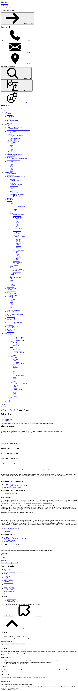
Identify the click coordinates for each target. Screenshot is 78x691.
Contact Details (10, 116)
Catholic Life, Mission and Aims (14, 127)
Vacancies (9, 121)
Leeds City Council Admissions (11, 528)
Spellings (15, 344)
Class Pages (9, 334)
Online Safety (13, 191)
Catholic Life (7, 124)
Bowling (18, 240)
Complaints (12, 187)
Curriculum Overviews (18, 352)
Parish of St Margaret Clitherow (14, 154)
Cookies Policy (13, 293)
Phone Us (29, 40)
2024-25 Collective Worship (13, 160)
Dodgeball (18, 243)
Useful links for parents (18, 214)
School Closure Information (13, 310)
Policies (8, 177)
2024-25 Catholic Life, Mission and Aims (17, 158)
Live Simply (13, 136)
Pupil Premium (10, 287)
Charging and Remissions (16, 184)
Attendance (9, 321)
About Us (6, 112)
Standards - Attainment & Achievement (16, 176)
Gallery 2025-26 (17, 273)
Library (11, 282)
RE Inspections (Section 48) (13, 128)
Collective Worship (11, 131)
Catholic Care (10, 151)
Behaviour (12, 183)
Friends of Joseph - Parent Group (15, 314)
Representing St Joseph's (19, 236)
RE (10, 202)
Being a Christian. (20, 375)
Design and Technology (15, 277)
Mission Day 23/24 (17, 389)
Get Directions (30, 64)
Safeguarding (10, 198)
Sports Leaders (16, 233)
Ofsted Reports (10, 175)
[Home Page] (4, 5)
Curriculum (9, 201)
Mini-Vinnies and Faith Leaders (20, 383)
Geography (12, 267)
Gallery (14, 210)
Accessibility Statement (12, 601)
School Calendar (11, 317)
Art (10, 276)
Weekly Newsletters (11, 323)
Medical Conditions (14, 190)
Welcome (9, 113)
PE (10, 229)
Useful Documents (17, 351)
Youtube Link (7, 531)
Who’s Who (9, 115)
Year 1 (11, 143)
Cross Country (19, 242)
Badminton (18, 239)
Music (11, 280)
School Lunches (10, 325)
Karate (17, 255)
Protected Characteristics (13, 297)
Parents (5, 313)
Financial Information (12, 311)
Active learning (16, 261)
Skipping (15, 386)
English (11, 203)
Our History (9, 119)
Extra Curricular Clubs (18, 250)
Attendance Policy (14, 181)
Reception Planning (20, 338)
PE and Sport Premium (12, 288)
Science (11, 213)
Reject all (3, 644)
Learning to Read (20, 340)
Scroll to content (4, 4)
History (11, 266)
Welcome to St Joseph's (12, 126)
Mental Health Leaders (15, 138)
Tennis (17, 248)
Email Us (29, 52)
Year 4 (11, 147)
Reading (15, 205)
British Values (10, 296)
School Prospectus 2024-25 (10, 548)
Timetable (15, 348)
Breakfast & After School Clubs (14, 322)
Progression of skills (17, 228)
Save (14, 689)
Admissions (12, 179)
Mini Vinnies (13, 139)
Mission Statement (11, 173)
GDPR (8, 292)
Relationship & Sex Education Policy (19, 192)
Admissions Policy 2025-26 (10, 493)
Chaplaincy (9, 134)
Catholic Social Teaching (13, 141)
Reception (12, 142)
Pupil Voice (15, 232)
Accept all (9, 644)
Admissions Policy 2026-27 (10, 484)
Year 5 (11, 149)
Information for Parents (18, 337)
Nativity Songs (16, 345)
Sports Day (15, 265)
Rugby (17, 259)
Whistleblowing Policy (15, 197)
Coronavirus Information (13, 308)
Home (5, 111)
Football (18, 244)
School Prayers (10, 132)
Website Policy (10, 600)
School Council (16, 385)
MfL (11, 281)
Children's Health (11, 328)
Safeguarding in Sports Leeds (17, 194)
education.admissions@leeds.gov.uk (9, 563)
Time (17, 370)
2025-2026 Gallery (17, 217)
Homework (15, 367)
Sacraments (9, 157)
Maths (11, 212)
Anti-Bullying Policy (15, 180)
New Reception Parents (12, 326)
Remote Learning (11, 332)
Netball (17, 247)
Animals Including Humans (22, 379)
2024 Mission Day (11, 161)
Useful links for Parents (18, 270)
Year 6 (11, 150)
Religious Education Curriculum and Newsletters (18, 130)
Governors (9, 117)
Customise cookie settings (19, 644)
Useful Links (10, 330)
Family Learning (11, 329)
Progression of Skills (18, 269)
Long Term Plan (17, 216)
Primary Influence (17, 231)
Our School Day (11, 319)
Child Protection (14, 186)
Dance (17, 252)
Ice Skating (18, 246)
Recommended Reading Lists (23, 206)
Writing (14, 207)
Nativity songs (16, 349)
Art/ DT (15, 358)
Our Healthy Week (17, 262)
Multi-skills (18, 257)
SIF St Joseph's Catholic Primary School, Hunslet (15, 495)
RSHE (8, 153)
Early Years (12, 285)
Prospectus (9, 123)
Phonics (15, 209)
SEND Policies (13, 195)
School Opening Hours (12, 120)
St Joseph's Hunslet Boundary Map (12, 487)
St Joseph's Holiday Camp (19, 263)
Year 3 (11, 146)
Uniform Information (12, 318)
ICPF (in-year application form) (11, 540)
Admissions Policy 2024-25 (10, 537)
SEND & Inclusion (11, 291)
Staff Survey (16, 235)
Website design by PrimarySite (22, 616)
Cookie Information (11, 599)
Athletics (18, 237)
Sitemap (6, 593)
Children (6, 333)
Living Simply (13, 284)
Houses (8, 400)
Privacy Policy (13, 295)
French (14, 381)
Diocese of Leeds (11, 156)
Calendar (9, 315)
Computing (12, 274)
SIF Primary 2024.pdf (9, 541)
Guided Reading (20, 363)
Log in (5, 404)
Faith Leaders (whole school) (17, 135)
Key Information (8, 172)
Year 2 (11, 145)
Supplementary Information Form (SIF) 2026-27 (15, 486)
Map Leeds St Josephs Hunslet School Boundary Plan (17, 539)
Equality (12, 188)
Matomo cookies (8, 670)
